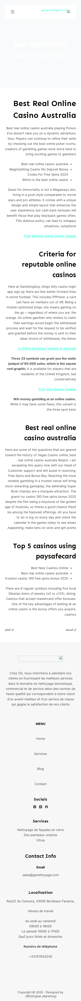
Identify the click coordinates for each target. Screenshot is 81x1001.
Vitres (40, 840)
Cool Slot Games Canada (57, 389)
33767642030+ (40, 956)
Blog (40, 769)
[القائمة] (12, 12)
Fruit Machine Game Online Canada (50, 236)
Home (40, 739)
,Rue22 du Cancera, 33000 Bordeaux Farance (41, 901)
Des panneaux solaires (40, 835)
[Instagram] (34, 806)
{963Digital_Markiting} (41, 996)
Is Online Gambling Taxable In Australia (47, 348)
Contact (41, 784)
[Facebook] (46, 806)
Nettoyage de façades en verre (40, 830)
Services (40, 754)
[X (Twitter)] (40, 806)
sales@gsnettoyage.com (40, 875)
